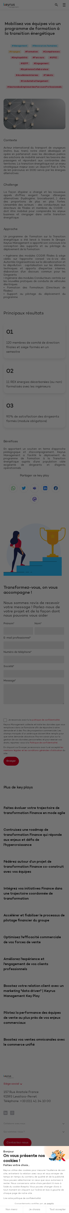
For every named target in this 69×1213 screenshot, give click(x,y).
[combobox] (13, 1084)
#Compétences (51, 51)
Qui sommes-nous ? (14, 1132)
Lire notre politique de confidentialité (22, 1198)
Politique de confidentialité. (44, 743)
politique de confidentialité (46, 720)
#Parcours (38, 57)
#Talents (48, 75)
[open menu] (64, 4)
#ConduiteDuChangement (34, 81)
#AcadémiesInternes (27, 75)
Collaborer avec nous (14, 1124)
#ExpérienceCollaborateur (35, 69)
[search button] (56, 5)
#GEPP (24, 63)
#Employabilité (19, 57)
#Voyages (14, 51)
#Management (19, 45)
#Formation (31, 51)
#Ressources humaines (44, 45)
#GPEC (53, 57)
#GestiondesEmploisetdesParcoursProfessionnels (34, 87)
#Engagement (41, 63)
